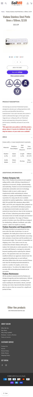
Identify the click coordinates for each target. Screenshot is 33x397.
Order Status (5, 353)
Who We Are (5, 328)
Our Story (4, 330)
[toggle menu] (2, 3)
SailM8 (13, 376)
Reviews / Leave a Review (8, 335)
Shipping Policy (5, 355)
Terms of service (6, 337)
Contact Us (4, 346)
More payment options (17, 76)
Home (2, 11)
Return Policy (5, 351)
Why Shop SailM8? (6, 332)
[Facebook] (2, 365)
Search (3, 348)
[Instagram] (6, 365)
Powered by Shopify (20, 376)
